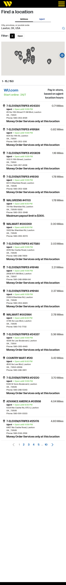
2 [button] (24, 444)
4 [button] (33, 444)
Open (20, 36)
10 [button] (46, 444)
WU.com (11, 90)
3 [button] (28, 444)
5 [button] (38, 444)
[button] (51, 445)
